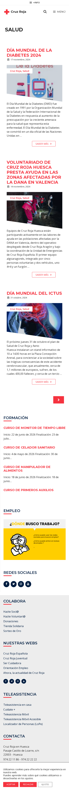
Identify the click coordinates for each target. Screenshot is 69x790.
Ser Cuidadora (12, 663)
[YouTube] (28, 584)
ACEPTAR (11, 784)
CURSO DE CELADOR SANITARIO (29, 447)
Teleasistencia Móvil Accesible (22, 719)
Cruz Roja (15, 70)
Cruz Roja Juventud (15, 658)
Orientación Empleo (15, 668)
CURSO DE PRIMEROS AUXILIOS (29, 490)
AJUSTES (45, 784)
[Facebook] (6, 584)
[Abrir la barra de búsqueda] (45, 11)
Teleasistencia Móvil (16, 714)
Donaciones (10, 621)
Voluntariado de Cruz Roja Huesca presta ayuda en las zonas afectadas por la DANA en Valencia (34, 172)
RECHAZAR (28, 784)
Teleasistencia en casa (17, 705)
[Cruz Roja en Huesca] (15, 11)
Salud (26, 70)
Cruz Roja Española (15, 653)
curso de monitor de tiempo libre (35, 428)
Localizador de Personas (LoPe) (23, 724)
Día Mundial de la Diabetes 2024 (29, 53)
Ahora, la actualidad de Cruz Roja (23, 673)
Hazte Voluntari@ (14, 616)
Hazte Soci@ (11, 611)
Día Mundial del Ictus (34, 293)
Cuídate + (9, 709)
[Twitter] (14, 584)
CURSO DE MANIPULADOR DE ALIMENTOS (27, 468)
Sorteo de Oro (12, 631)
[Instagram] (21, 584)
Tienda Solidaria (13, 626)
